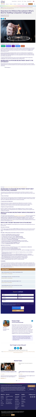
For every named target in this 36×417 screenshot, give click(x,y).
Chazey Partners (14, 1)
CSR (22, 1)
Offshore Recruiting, (32, 351)
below (13, 266)
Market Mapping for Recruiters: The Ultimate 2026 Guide (11, 276)
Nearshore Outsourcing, (7, 7)
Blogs (25, 1)
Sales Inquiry (31, 386)
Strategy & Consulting (9, 396)
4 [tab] (19, 380)
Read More (3, 378)
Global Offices (29, 1)
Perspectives (23, 396)
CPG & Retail (17, 404)
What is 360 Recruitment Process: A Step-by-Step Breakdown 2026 (12, 272)
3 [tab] (18, 380)
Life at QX (19, 1)
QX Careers (31, 389)
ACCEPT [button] (13, 414)
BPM (6, 397)
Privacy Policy (18, 304)
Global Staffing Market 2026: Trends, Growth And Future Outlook (12, 285)
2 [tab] (17, 380)
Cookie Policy (3, 414)
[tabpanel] (9, 370)
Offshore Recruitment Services (9, 8)
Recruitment (17, 401)
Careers (2, 405)
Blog (22, 397)
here (12, 220)
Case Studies (23, 399)
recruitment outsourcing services (19, 215)
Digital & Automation (9, 399)
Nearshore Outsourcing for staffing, (16, 7)
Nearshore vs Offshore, (26, 7)
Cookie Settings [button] (8, 414)
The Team (2, 398)
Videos (22, 403)
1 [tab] (16, 380)
